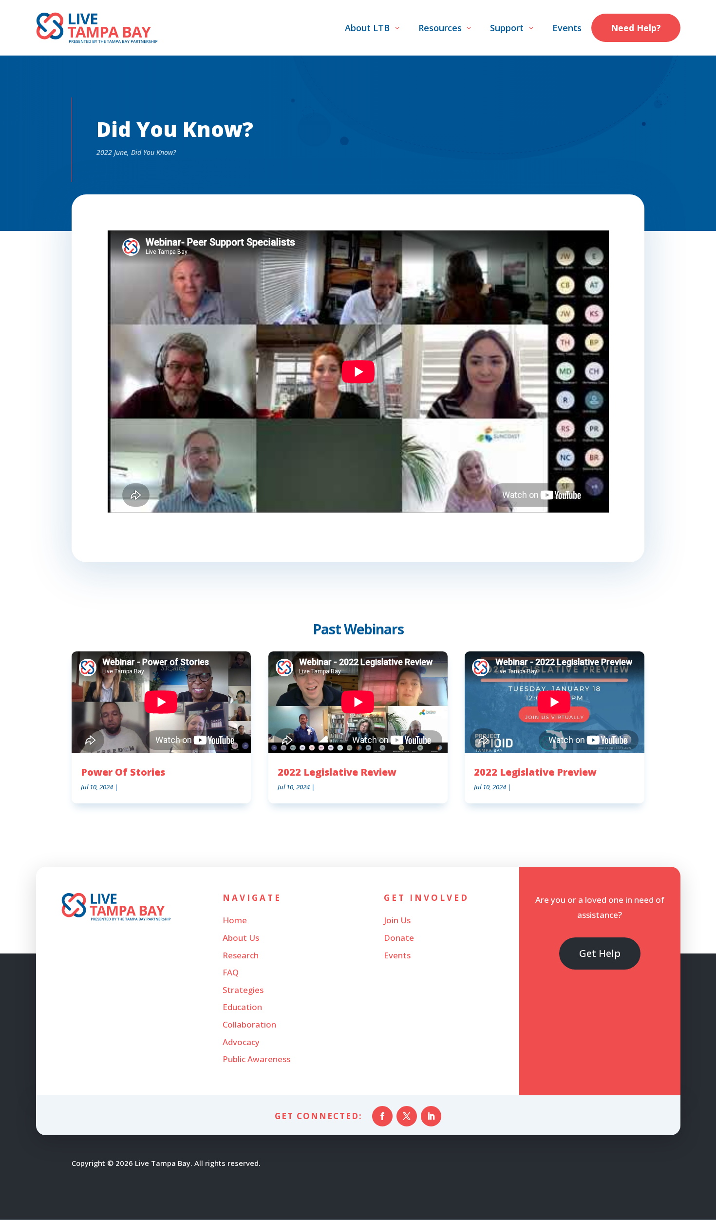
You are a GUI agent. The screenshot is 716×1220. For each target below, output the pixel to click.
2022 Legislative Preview (535, 772)
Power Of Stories (123, 772)
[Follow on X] (406, 1116)
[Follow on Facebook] (382, 1116)
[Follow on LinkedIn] (431, 1116)
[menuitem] (373, 27)
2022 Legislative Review (337, 772)
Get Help (600, 953)
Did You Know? (153, 152)
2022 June (111, 152)
